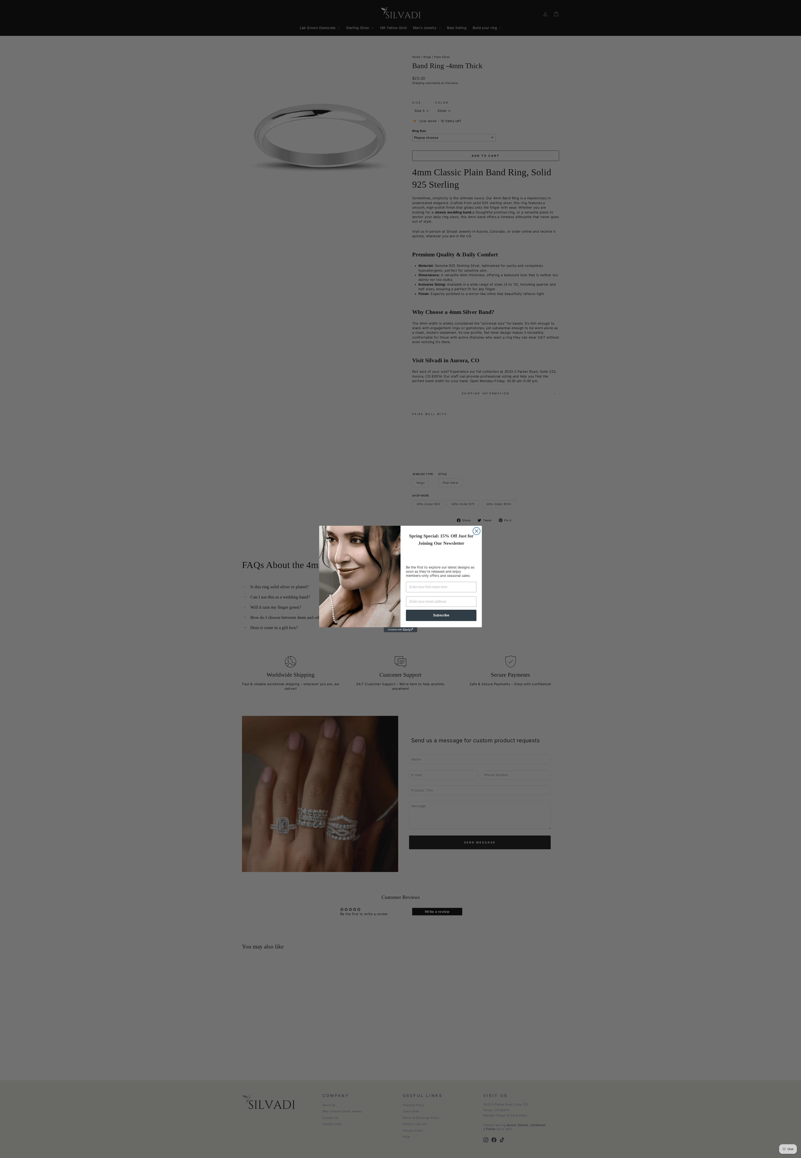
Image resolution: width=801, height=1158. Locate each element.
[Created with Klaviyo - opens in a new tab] (400, 629)
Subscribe (441, 615)
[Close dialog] (476, 531)
